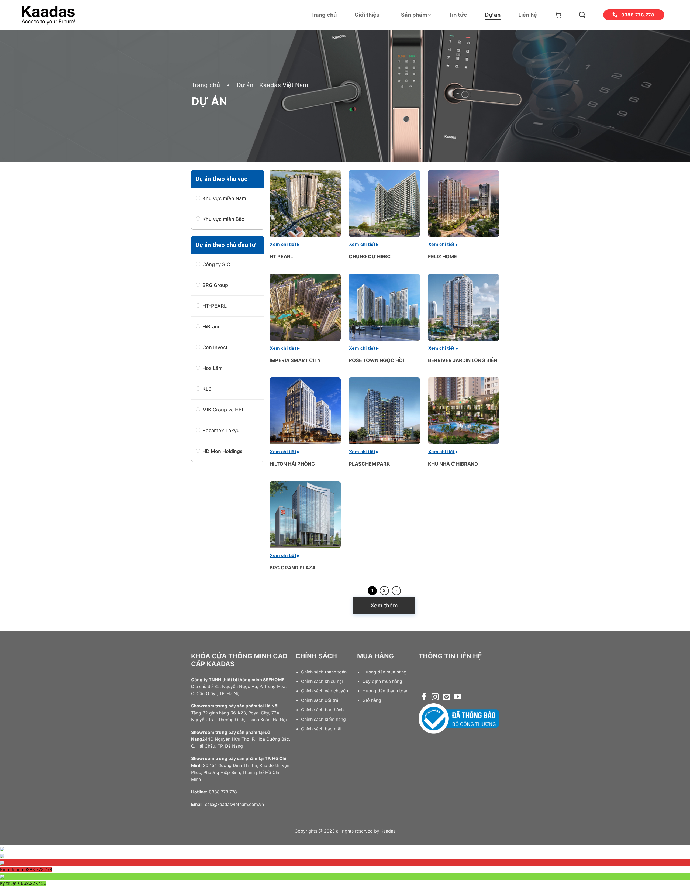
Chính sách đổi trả (319, 700)
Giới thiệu (367, 15)
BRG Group (215, 285)
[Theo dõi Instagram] (435, 697)
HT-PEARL (214, 306)
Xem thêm (384, 605)
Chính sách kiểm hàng (323, 719)
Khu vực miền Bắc (223, 219)
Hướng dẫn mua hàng (384, 672)
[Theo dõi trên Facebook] (424, 697)
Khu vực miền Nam (224, 198)
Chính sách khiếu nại (322, 681)
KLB (207, 389)
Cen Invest (215, 347)
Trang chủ (323, 15)
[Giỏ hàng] (558, 15)
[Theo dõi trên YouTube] (457, 697)
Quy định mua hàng (382, 681)
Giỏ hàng (372, 700)
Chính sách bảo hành (322, 709)
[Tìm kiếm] (582, 15)
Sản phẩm (414, 15)
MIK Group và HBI (222, 409)
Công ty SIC (216, 264)
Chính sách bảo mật (321, 728)
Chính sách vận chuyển (324, 690)
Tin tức (457, 15)
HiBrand (211, 326)
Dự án (493, 15)
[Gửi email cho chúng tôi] (446, 697)
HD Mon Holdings (222, 451)
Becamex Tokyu (221, 430)
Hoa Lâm (212, 368)
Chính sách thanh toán (324, 672)
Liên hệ (527, 15)
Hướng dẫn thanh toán (385, 690)
